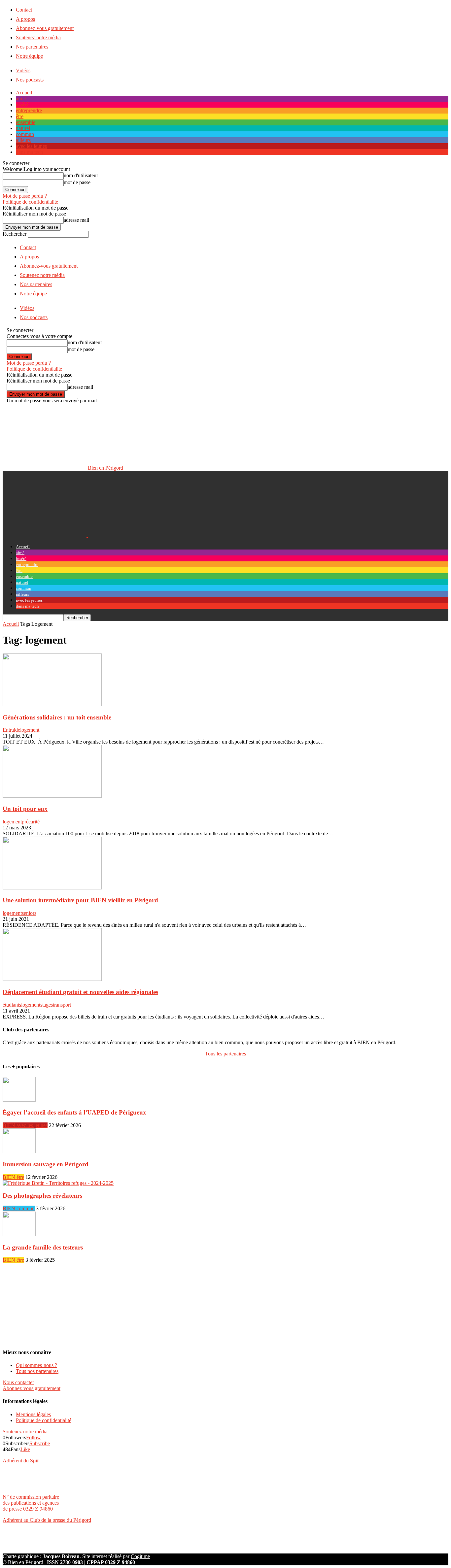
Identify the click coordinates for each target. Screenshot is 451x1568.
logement (29, 730)
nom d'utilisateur (81, 175)
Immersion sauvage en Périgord (45, 1164)
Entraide (11, 730)
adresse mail (76, 220)
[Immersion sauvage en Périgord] (19, 1151)
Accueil (24, 92)
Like (25, 1449)
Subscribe (39, 1443)
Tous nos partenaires (37, 1371)
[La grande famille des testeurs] (19, 1234)
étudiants (12, 1005)
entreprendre (29, 110)
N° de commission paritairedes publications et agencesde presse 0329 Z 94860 (31, 1503)
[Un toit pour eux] (52, 796)
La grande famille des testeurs (43, 1247)
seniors (29, 913)
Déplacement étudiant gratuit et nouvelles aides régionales (80, 991)
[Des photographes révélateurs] (58, 1183)
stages (46, 1005)
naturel (23, 128)
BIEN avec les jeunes (25, 1125)
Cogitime (140, 1556)
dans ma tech (29, 152)
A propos (25, 19)
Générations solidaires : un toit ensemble (57, 717)
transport (62, 1005)
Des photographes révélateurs (42, 1195)
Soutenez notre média (38, 37)
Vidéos (23, 70)
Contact (24, 10)
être (19, 116)
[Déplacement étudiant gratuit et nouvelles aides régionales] (52, 979)
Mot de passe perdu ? (25, 196)
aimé (21, 98)
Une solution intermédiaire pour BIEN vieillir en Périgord (80, 900)
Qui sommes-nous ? (36, 1365)
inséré (22, 104)
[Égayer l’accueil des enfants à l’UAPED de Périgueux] (19, 1100)
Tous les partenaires (225, 1053)
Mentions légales (33, 1414)
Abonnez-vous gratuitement (45, 28)
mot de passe (77, 182)
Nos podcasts (30, 80)
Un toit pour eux (25, 808)
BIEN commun (19, 1208)
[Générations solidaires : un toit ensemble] (52, 704)
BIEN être (13, 1177)
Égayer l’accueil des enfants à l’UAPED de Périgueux (74, 1112)
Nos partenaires (32, 47)
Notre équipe (29, 56)
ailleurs (23, 140)
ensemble (25, 122)
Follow (33, 1437)
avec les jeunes (31, 146)
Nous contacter (18, 1382)
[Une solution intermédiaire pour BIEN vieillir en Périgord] (52, 887)
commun (25, 134)
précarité (31, 821)
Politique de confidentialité (30, 202)
